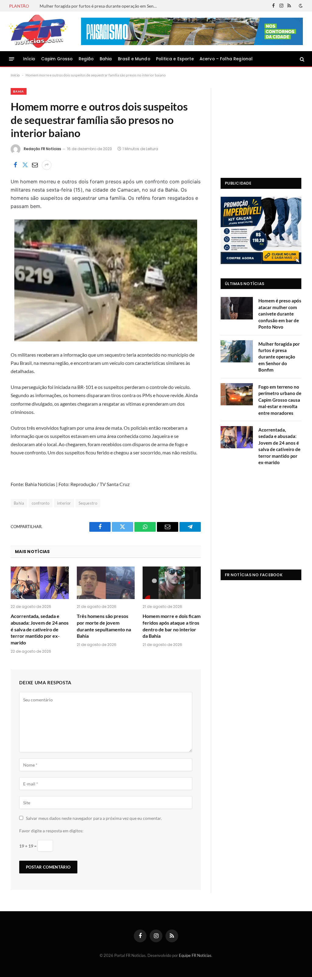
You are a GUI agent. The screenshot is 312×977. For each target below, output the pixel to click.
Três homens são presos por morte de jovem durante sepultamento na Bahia (104, 626)
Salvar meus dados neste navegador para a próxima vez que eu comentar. (94, 818)
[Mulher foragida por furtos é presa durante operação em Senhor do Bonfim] (237, 351)
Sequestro (88, 503)
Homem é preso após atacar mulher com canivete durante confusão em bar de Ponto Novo (279, 314)
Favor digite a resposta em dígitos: (51, 830)
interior (64, 503)
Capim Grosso (57, 59)
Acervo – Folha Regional (226, 59)
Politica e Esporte (175, 59)
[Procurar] (301, 59)
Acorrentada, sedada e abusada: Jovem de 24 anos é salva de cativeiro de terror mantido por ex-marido (40, 629)
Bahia (106, 59)
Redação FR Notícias (42, 148)
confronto (41, 503)
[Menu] (11, 59)
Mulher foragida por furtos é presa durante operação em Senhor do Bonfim (100, 6)
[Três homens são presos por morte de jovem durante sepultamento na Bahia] (106, 582)
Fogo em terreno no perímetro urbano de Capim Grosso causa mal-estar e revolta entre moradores (279, 400)
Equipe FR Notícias (195, 955)
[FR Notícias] (38, 31)
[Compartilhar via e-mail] (34, 165)
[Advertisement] (261, 126)
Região (86, 59)
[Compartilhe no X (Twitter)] (25, 165)
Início (29, 59)
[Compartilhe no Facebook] (15, 165)
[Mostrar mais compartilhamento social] (46, 165)
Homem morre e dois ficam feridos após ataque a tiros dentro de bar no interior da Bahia (171, 626)
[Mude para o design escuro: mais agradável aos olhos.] (300, 6)
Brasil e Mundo (134, 59)
